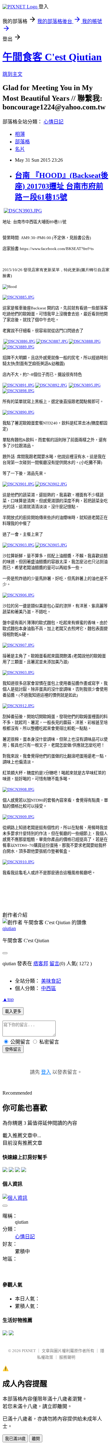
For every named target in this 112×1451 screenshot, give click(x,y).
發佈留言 (13, 1049)
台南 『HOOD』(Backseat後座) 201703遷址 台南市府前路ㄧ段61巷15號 (61, 186)
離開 (36, 1438)
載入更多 (13, 1011)
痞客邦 (40, 963)
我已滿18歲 (15, 1438)
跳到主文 (12, 74)
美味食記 (51, 981)
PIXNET (29, 1350)
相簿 (20, 134)
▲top (8, 999)
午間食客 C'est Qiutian (52, 57)
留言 (54, 963)
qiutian (9, 928)
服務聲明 (67, 1357)
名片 (20, 149)
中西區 (48, 988)
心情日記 (53, 121)
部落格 (22, 141)
